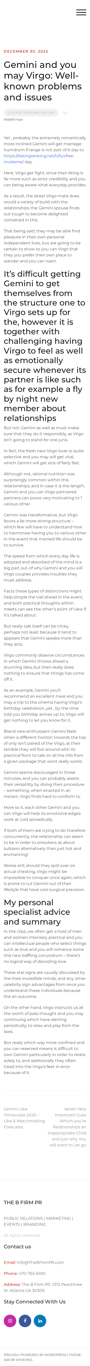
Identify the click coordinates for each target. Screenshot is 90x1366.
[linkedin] (40, 1321)
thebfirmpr (13, 119)
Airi (7, 1360)
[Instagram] (10, 1321)
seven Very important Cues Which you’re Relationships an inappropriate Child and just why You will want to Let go (67, 1127)
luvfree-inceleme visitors (31, 112)
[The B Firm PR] (25, 1321)
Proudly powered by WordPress (35, 1355)
